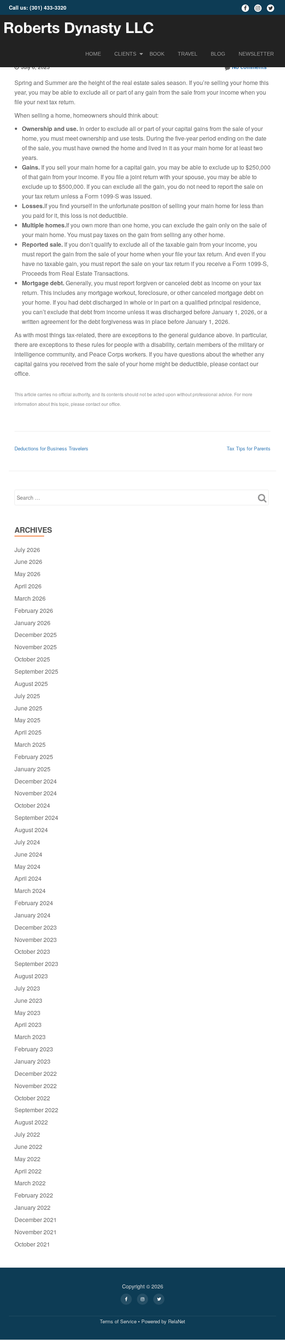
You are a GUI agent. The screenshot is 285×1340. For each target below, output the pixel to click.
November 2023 (35, 939)
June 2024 (28, 854)
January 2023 (32, 1061)
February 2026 (33, 610)
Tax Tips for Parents (249, 448)
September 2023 (36, 963)
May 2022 (27, 1159)
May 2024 (27, 866)
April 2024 (28, 878)
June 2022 (28, 1146)
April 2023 (28, 1024)
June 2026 (28, 561)
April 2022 (28, 1171)
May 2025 (27, 720)
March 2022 (30, 1183)
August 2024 (31, 829)
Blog (218, 54)
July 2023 (27, 988)
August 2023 (31, 976)
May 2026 (27, 573)
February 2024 (33, 903)
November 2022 (35, 1085)
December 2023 (35, 927)
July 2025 (27, 696)
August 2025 (31, 683)
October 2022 (32, 1098)
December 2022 (35, 1073)
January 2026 (32, 622)
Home (93, 54)
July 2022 (27, 1134)
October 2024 (32, 805)
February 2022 (33, 1195)
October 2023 (32, 951)
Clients (125, 54)
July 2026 (27, 549)
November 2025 (35, 647)
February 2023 (33, 1049)
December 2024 (35, 781)
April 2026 (28, 586)
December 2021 (35, 1219)
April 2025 (28, 732)
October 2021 (32, 1244)
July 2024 (27, 842)
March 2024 (30, 890)
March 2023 (30, 1036)
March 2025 (30, 744)
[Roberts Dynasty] (79, 28)
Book (157, 54)
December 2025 (35, 634)
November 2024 (35, 793)
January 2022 (32, 1207)
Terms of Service (118, 1321)
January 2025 (32, 769)
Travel (187, 54)
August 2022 (31, 1122)
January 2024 (32, 915)
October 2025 (32, 659)
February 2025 (33, 756)
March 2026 (30, 598)
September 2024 (36, 817)
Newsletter (256, 54)
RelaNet (176, 1321)
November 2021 (35, 1232)
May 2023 (27, 1012)
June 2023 (28, 1000)
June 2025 (28, 708)
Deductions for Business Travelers (51, 448)
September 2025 (36, 671)
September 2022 (36, 1110)
